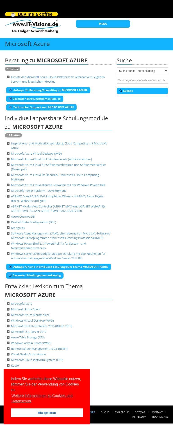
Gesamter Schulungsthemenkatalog (37, 275)
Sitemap (140, 412)
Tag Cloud (122, 412)
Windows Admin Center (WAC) (31, 343)
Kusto (15, 365)
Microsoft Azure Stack (25, 309)
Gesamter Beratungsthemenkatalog (37, 99)
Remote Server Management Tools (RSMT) (39, 349)
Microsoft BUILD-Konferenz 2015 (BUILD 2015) (41, 326)
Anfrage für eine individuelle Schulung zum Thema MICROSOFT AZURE (60, 267)
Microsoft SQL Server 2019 (28, 332)
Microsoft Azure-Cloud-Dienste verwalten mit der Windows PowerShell (58, 185)
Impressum (139, 416)
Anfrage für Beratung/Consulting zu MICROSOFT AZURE (50, 90)
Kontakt (157, 412)
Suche (105, 412)
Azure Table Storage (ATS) (28, 337)
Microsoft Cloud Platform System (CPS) (37, 360)
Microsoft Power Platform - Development (38, 191)
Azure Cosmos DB (23, 216)
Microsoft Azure (21, 304)
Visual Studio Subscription (28, 354)
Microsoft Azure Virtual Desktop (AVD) (36, 153)
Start (91, 412)
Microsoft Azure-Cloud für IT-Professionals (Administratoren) (51, 159)
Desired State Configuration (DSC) (33, 222)
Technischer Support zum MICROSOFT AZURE (43, 107)
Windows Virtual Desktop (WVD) (32, 320)
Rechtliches (160, 416)
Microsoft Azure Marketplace (30, 315)
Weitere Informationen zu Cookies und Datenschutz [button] (42, 398)
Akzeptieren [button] (47, 412)
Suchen (128, 91)
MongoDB (18, 228)
